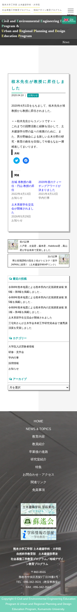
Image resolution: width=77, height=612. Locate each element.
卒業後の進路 (38, 451)
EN (71, 19)
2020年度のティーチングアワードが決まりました (49, 185)
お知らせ (33, 95)
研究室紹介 (38, 459)
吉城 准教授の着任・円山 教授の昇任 (22, 185)
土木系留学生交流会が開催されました (22, 208)
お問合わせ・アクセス (38, 474)
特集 (38, 467)
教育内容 (38, 436)
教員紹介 (38, 444)
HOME (38, 421)
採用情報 (13, 363)
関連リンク (38, 482)
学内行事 (13, 357)
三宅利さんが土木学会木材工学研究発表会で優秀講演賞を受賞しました (38, 325)
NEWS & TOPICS (38, 429)
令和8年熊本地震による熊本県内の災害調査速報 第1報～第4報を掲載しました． (37, 310)
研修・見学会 (16, 352)
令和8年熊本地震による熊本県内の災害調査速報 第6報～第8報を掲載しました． (37, 289)
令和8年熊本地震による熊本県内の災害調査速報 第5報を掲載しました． (37, 299)
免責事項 (38, 490)
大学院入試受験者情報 (21, 346)
